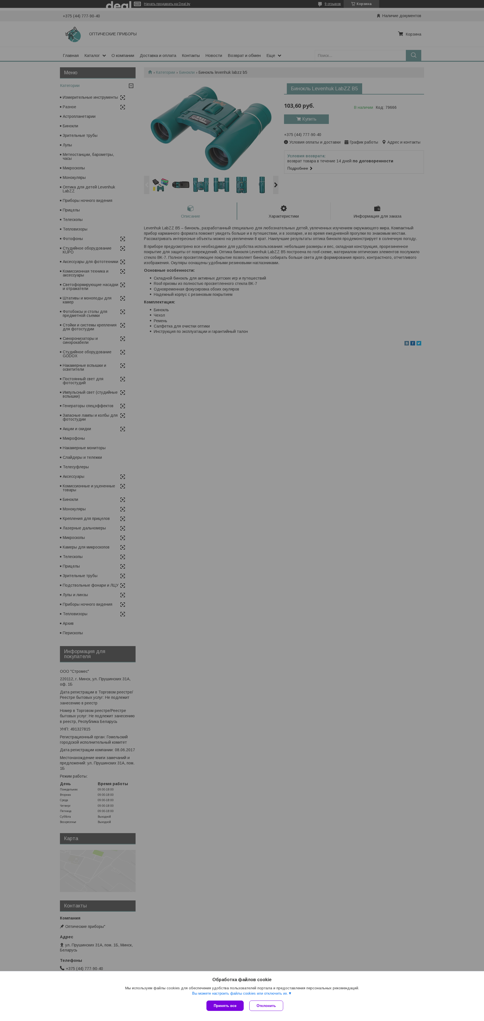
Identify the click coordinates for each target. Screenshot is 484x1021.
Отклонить (266, 1006)
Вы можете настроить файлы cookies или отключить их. (240, 993)
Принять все (225, 1006)
